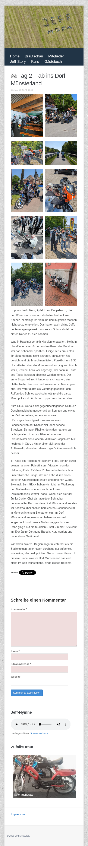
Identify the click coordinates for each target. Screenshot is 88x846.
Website (16, 676)
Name (15, 651)
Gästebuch (53, 62)
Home (14, 56)
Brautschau (34, 56)
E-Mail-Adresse (21, 664)
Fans (35, 62)
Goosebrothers (39, 733)
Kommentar (19, 609)
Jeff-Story (18, 62)
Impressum (18, 814)
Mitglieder (56, 56)
